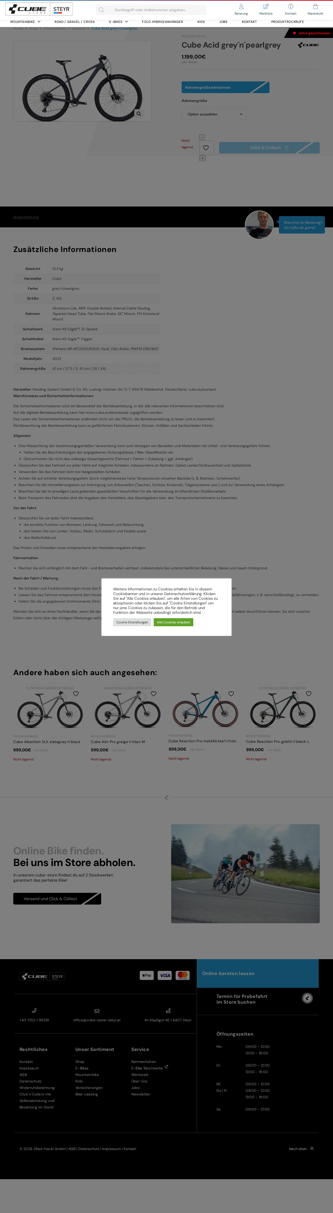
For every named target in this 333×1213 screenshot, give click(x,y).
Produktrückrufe (287, 22)
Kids (201, 22)
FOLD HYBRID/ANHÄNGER (162, 22)
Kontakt (249, 22)
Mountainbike (22, 22)
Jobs (223, 22)
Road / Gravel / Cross (75, 22)
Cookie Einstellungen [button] (132, 622)
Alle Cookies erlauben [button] (173, 622)
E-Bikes (116, 22)
